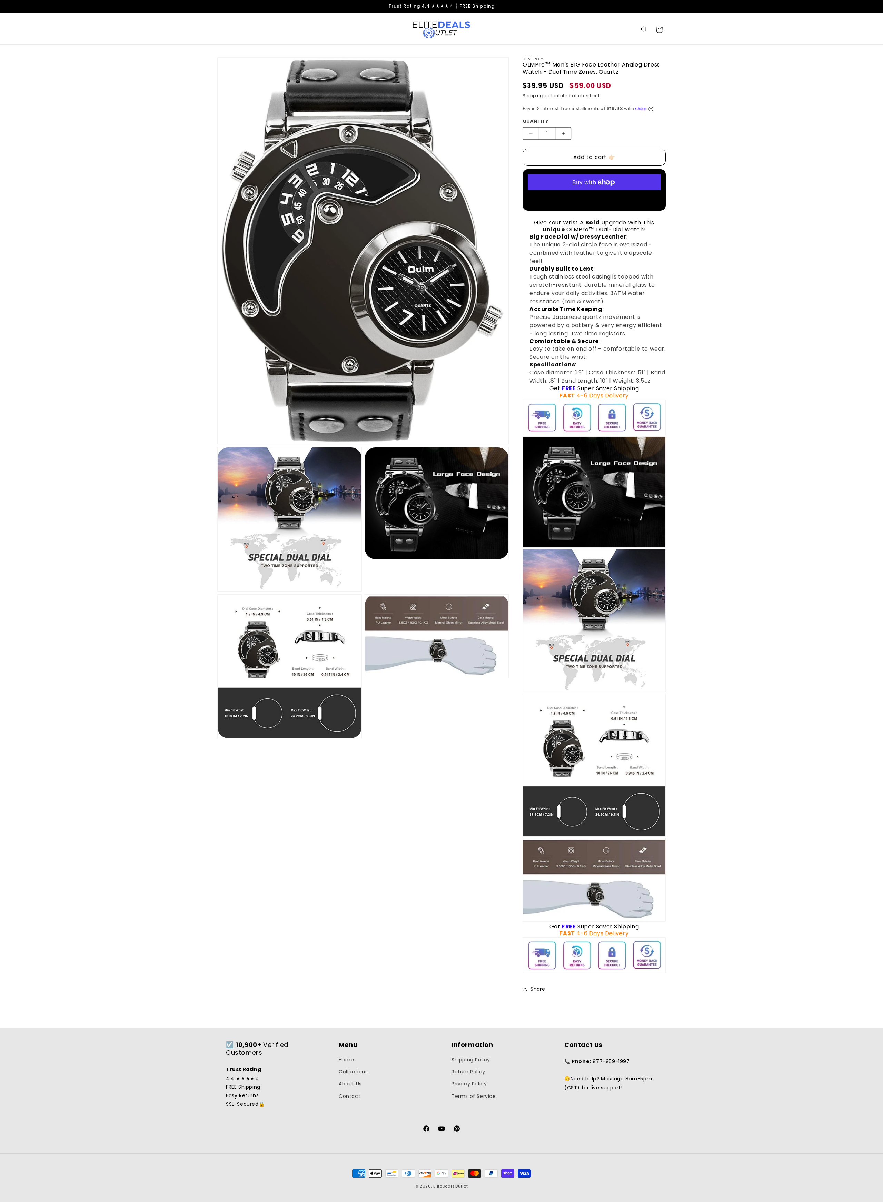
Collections (353, 1071)
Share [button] (537, 989)
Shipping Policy (471, 1059)
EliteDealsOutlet (450, 1186)
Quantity (535, 121)
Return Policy (468, 1071)
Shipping (533, 96)
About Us (350, 1084)
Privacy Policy (469, 1084)
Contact (349, 1096)
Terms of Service (474, 1096)
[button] (644, 29)
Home (346, 1059)
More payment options (594, 199)
